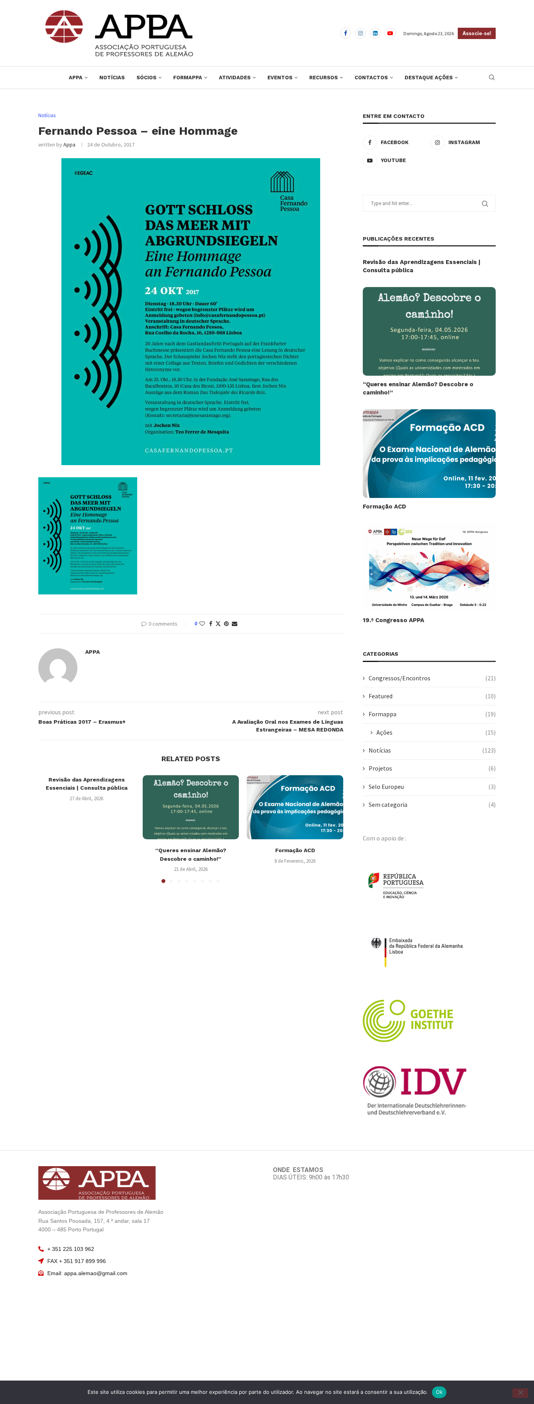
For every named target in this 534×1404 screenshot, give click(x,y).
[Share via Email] (234, 623)
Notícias (112, 77)
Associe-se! (476, 33)
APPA (75, 77)
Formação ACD (295, 850)
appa (69, 144)
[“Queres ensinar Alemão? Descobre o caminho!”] (191, 807)
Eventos (279, 77)
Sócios (146, 77)
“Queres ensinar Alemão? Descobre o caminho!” (418, 388)
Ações (436, 732)
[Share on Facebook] (210, 623)
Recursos (323, 77)
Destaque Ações (429, 77)
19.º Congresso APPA (393, 620)
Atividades (235, 77)
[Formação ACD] (295, 807)
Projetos (432, 768)
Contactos (371, 77)
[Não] (520, 1393)
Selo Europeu (432, 786)
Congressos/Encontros (432, 678)
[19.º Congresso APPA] (429, 567)
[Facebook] (345, 33)
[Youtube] (390, 33)
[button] (49, 828)
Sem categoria (432, 804)
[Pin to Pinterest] (226, 623)
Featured (432, 696)
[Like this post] (202, 623)
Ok (439, 1392)
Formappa (187, 77)
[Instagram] (360, 33)
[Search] (492, 78)
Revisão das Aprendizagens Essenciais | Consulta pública (421, 266)
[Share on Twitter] (218, 623)
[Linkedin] (375, 33)
